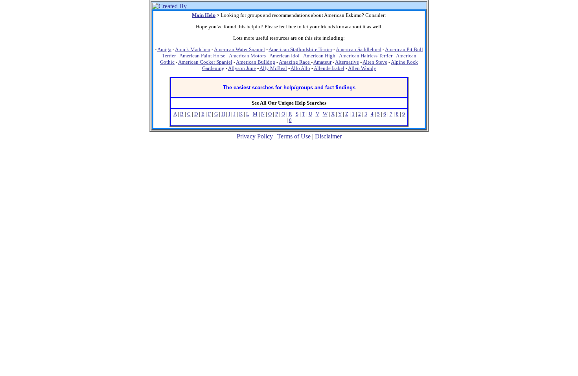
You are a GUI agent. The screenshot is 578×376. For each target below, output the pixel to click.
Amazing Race (295, 62)
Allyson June (242, 68)
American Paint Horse (202, 56)
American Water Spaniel (239, 49)
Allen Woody (362, 68)
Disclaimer (328, 136)
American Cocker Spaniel (205, 62)
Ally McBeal (273, 68)
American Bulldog (255, 62)
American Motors (247, 56)
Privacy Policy (255, 136)
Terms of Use (294, 136)
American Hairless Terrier (365, 56)
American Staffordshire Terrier (300, 49)
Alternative (347, 62)
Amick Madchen (192, 49)
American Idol (284, 56)
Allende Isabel (329, 68)
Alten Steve (375, 62)
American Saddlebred (358, 49)
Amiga (164, 49)
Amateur (322, 62)
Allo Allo (300, 68)
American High (319, 56)
